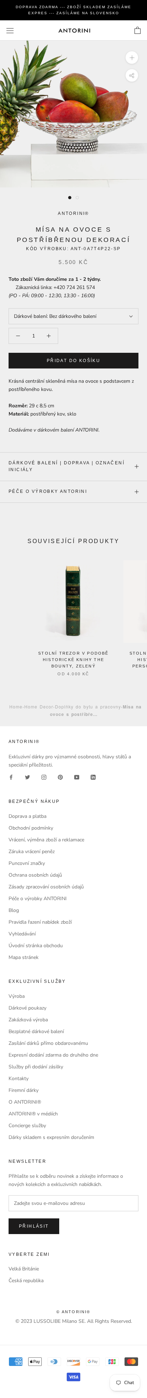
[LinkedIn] (93, 777)
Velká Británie (24, 1268)
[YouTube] (76, 777)
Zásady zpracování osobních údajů (46, 886)
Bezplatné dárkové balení (36, 1031)
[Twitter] (27, 777)
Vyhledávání (22, 933)
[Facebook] (11, 777)
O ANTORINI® (25, 1102)
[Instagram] (43, 777)
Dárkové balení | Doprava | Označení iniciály (67, 466)
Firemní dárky (24, 1090)
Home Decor (38, 706)
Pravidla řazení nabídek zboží (40, 922)
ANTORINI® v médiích (33, 1113)
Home (15, 706)
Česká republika (26, 1280)
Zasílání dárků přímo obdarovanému (48, 1043)
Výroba (17, 996)
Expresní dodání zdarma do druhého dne (53, 1055)
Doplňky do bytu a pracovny (88, 706)
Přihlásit (34, 1226)
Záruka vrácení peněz (32, 851)
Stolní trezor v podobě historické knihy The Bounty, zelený (73, 659)
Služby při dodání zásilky (36, 1066)
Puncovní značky (27, 863)
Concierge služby (27, 1125)
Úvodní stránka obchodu (36, 945)
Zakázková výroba (28, 1019)
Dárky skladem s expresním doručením (51, 1137)
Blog (14, 910)
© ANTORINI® (73, 1312)
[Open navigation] (10, 30)
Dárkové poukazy (27, 1008)
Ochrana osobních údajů (35, 875)
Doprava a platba (27, 816)
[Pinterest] (60, 777)
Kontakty (19, 1078)
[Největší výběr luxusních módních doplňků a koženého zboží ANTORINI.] (74, 30)
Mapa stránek (24, 957)
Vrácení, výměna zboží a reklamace (46, 839)
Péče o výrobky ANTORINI (48, 491)
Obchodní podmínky (31, 828)
